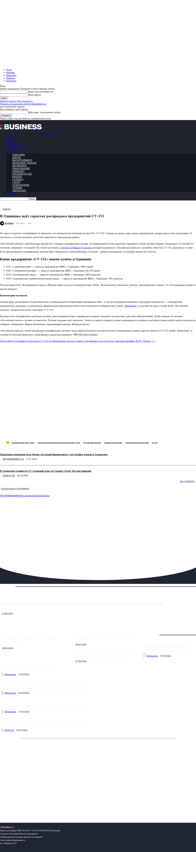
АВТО (9, 141)
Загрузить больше (153, 631)
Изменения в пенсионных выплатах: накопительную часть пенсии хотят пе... (44, 724)
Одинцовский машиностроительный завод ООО (59, 442)
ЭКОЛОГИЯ (19, 190)
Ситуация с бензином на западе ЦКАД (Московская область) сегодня (83, 603)
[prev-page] (15, 483)
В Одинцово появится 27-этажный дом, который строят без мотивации (45, 471)
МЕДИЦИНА (19, 165)
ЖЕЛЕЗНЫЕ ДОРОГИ (24, 163)
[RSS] (12, 810)
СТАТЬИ (11, 193)
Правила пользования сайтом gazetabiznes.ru (23, 104)
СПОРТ (16, 182)
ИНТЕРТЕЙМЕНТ (22, 160)
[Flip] (111, 433)
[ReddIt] (89, 433)
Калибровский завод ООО (22, 442)
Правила (10, 78)
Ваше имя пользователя (40, 91)
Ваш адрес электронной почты (44, 112)
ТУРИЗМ (17, 188)
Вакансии (11, 75)
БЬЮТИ (16, 157)
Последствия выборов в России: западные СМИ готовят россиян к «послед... (45, 705)
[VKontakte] (29, 810)
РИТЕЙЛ (17, 176)
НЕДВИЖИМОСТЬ (16, 146)
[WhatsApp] (34, 433)
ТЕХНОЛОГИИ (20, 185)
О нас (9, 69)
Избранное (152, 656)
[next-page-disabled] (46, 483)
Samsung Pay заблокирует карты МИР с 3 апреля (29, 668)
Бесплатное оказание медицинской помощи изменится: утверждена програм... (46, 687)
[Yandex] (38, 810)
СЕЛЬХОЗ (17, 179)
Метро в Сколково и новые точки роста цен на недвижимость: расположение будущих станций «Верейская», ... (29, 639)
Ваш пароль (34, 95)
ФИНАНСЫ (12, 149)
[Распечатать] (144, 433)
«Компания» (130, 306)
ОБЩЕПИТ (18, 171)
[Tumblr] (100, 433)
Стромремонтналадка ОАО (137, 442)
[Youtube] (47, 810)
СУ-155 (154, 442)
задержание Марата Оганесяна (76, 247)
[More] (155, 433)
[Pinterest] (78, 433)
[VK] (56, 433)
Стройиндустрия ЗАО (113, 442)
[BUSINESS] (2, 223)
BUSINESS (9, 223)
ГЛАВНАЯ (12, 138)
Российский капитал (92, 442)
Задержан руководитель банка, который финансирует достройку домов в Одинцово (54, 454)
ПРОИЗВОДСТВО (22, 174)
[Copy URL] (133, 433)
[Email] (122, 433)
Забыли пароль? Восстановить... (17, 101)
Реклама (10, 72)
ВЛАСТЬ (11, 143)
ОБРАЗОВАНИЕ (21, 168)
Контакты (11, 80)
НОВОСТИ (6, 209)
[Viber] (45, 433)
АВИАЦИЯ (18, 154)
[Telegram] (67, 433)
